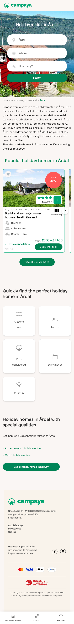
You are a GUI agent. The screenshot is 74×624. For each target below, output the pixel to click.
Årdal (42, 100)
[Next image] (65, 210)
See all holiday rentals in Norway (31, 467)
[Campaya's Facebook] (54, 551)
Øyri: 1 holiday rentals (17, 455)
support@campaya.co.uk (22, 514)
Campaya (8, 100)
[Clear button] (61, 40)
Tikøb (47, 209)
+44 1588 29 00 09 (32, 511)
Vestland (32, 100)
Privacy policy (14, 528)
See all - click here (37, 262)
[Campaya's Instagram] (63, 551)
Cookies (12, 532)
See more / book (48, 246)
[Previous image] (9, 210)
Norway (20, 100)
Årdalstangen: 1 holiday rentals (23, 448)
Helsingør (35, 209)
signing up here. (15, 550)
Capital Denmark (18, 209)
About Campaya (15, 525)
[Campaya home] (17, 5)
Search (37, 77)
